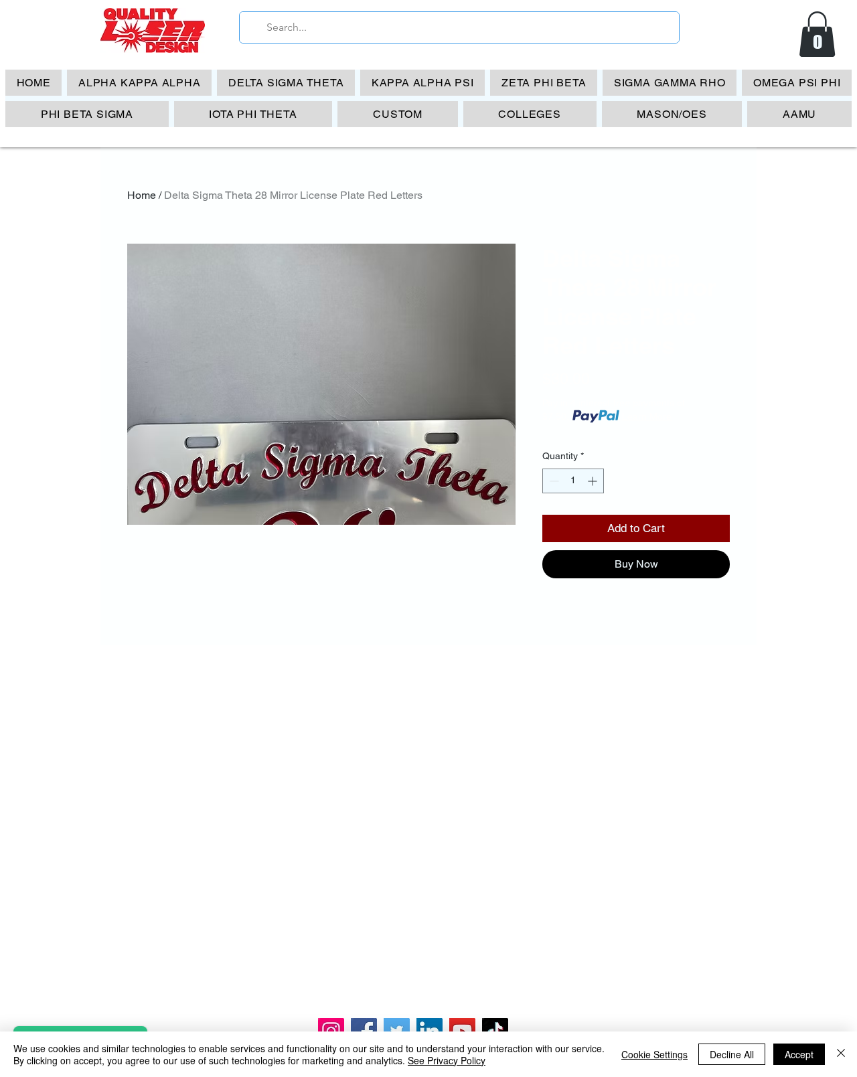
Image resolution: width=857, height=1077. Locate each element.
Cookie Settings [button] (654, 1054)
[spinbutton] (573, 481)
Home (141, 195)
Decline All (732, 1054)
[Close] (841, 1054)
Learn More (647, 416)
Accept (799, 1054)
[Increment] (593, 481)
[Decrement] (552, 481)
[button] (817, 34)
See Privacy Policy (446, 1060)
